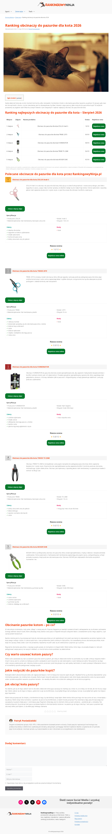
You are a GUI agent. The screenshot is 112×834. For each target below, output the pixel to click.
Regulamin (78, 819)
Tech (30, 11)
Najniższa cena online (56, 256)
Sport (7, 11)
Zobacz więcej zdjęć (15, 209)
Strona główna (9, 17)
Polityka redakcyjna (81, 816)
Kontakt (77, 824)
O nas (77, 813)
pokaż (19, 98)
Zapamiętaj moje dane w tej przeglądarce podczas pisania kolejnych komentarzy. (34, 783)
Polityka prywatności (81, 822)
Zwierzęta (19, 11)
